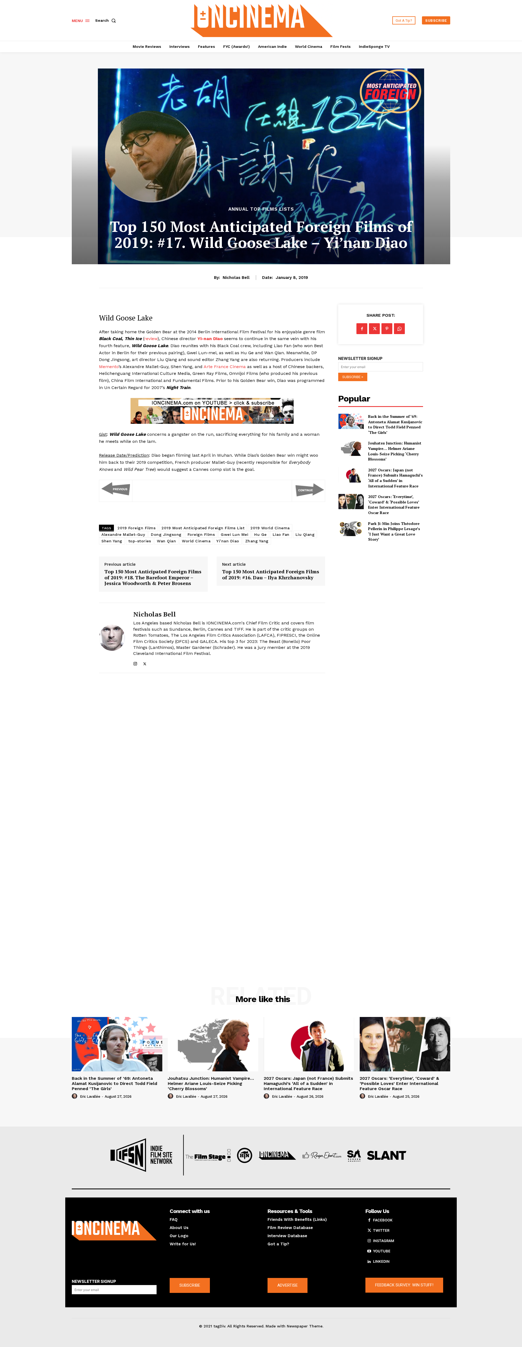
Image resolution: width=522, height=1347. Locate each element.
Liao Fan (281, 534)
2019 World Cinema (270, 528)
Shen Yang (111, 541)
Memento (109, 366)
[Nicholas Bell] (112, 637)
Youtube (381, 1251)
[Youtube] (369, 1251)
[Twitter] (145, 663)
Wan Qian (166, 541)
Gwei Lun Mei (234, 534)
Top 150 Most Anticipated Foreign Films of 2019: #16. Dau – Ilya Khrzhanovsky (270, 574)
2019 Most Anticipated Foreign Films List (202, 528)
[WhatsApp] (399, 328)
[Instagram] (135, 663)
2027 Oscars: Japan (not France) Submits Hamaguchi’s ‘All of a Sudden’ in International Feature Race (395, 478)
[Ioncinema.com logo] (114, 1230)
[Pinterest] (386, 328)
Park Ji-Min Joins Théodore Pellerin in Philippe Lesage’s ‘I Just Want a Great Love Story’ (394, 531)
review (150, 338)
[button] (106, 20)
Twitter (381, 1230)
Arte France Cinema (225, 366)
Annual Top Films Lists (261, 209)
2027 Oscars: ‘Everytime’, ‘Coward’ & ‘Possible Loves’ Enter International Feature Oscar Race (394, 504)
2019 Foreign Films (136, 528)
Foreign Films (201, 534)
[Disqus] (212, 752)
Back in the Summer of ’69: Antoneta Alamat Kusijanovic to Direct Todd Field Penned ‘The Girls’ (395, 424)
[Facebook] (361, 328)
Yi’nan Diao (227, 541)
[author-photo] (75, 1096)
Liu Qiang (305, 534)
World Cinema (196, 541)
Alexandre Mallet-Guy (123, 534)
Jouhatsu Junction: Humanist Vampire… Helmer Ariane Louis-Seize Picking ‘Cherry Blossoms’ (394, 451)
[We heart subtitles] (261, 19)
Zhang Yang (257, 541)
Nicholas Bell (236, 277)
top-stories (139, 541)
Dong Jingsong (166, 534)
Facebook (383, 1220)
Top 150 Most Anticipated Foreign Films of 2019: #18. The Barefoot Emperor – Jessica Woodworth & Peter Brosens (152, 577)
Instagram (383, 1241)
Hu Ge (260, 534)
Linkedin (381, 1261)
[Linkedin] (369, 1261)
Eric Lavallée (90, 1096)
